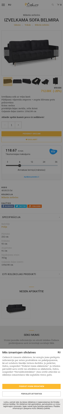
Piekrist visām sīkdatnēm (31, 386)
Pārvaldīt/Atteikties (31, 394)
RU (59, 352)
